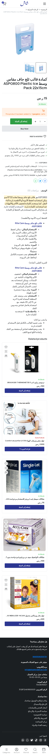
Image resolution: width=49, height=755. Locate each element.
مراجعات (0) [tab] (33, 190)
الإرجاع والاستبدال (40, 704)
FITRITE (16, 175)
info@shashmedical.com (36, 669)
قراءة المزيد (25, 449)
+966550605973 (40, 656)
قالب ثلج (44, 171)
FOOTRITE (24, 175)
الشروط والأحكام (40, 718)
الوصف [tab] (44, 190)
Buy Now (24, 128)
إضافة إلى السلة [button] (24, 390)
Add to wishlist (36, 136)
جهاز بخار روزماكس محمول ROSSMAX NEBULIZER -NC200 (24, 616)
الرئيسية (44, 9)
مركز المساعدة (41, 721)
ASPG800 (38, 170)
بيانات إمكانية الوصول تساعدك (35, 700)
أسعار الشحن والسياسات (37, 707)
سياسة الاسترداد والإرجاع (37, 711)
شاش (6, 175)
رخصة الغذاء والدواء (39, 725)
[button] (4, 3)
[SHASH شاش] (24, 3)
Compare (6, 356)
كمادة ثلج (37, 171)
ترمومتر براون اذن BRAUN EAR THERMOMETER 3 (25, 382)
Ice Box (31, 170)
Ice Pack (24, 170)
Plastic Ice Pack (14, 170)
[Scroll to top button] (44, 743)
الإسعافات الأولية (31, 166)
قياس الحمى (9, 166)
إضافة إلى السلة (21, 121)
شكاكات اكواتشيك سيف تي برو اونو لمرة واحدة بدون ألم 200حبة (24, 557)
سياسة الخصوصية (40, 714)
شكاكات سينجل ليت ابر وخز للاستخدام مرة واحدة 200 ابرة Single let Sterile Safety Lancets (24, 499)
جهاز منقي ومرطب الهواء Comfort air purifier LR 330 (24, 441)
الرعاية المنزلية (32, 9)
